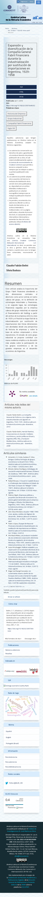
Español (9, 731)
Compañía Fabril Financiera (19, 123)
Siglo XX (11, 128)
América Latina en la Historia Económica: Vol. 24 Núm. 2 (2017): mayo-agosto (23, 566)
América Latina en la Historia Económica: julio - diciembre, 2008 (19, 443)
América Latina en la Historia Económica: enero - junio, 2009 (23, 476)
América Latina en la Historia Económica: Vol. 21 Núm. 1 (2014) (23, 543)
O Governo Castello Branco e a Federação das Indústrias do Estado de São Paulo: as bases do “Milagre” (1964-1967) (23, 484)
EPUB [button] (21, 96)
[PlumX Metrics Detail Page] (12, 393)
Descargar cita (30, 638)
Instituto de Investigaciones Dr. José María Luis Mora (21, 830)
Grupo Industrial (15, 118)
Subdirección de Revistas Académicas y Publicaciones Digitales (22, 878)
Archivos (14, 28)
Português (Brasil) (12, 743)
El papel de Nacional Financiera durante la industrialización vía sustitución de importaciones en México (23, 526)
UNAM (23, 884)
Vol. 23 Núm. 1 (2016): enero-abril (19, 30)
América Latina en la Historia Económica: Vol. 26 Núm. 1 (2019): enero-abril (23, 507)
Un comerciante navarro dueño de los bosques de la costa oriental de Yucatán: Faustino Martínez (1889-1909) (22, 575)
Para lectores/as (11, 757)
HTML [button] (21, 91)
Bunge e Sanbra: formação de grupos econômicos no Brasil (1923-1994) (21, 460)
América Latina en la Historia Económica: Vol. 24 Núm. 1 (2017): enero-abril (23, 519)
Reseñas (8, 653)
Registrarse (24, 1)
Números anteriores (12, 650)
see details (33, 396)
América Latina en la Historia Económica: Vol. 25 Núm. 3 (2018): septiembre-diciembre (23, 580)
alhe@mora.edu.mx (21, 856)
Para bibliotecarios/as (13, 766)
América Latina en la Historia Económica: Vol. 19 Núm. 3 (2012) (22, 532)
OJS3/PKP (25, 887)
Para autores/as (11, 761)
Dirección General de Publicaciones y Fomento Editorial (21, 882)
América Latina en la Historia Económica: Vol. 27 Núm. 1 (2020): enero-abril (22, 465)
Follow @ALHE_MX (16, 782)
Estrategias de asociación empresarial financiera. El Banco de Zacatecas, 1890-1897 (23, 471)
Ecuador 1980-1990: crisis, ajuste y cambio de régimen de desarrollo (23, 514)
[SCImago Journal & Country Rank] (16, 685)
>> (23, 586)
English (8, 737)
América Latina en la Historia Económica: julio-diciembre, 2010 (21, 424)
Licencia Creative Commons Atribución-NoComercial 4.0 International (21, 243)
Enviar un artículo (14, 596)
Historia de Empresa (16, 113)
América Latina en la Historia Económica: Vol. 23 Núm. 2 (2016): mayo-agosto (22, 490)
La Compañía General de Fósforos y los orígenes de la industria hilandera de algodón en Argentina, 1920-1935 (21, 418)
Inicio (7, 28)
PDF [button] (21, 87)
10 (20, 586)
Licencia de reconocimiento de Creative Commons (20, 163)
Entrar (31, 1)
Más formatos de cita (12, 638)
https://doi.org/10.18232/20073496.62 (20, 105)
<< (4, 586)
